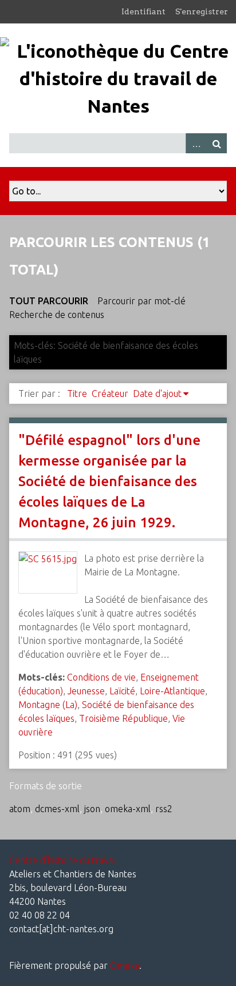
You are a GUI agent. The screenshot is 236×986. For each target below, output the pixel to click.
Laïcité (122, 691)
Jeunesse (86, 691)
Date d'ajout (157, 393)
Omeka (124, 965)
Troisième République (123, 718)
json (92, 809)
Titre (77, 393)
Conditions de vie (101, 677)
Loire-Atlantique (172, 691)
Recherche (216, 143)
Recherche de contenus (56, 314)
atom (19, 809)
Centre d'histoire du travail (63, 860)
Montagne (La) (47, 704)
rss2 (163, 809)
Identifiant (143, 11)
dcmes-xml (57, 809)
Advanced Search (196, 143)
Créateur (110, 393)
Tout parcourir (48, 301)
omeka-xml (128, 809)
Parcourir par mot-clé (141, 301)
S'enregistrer (201, 11)
